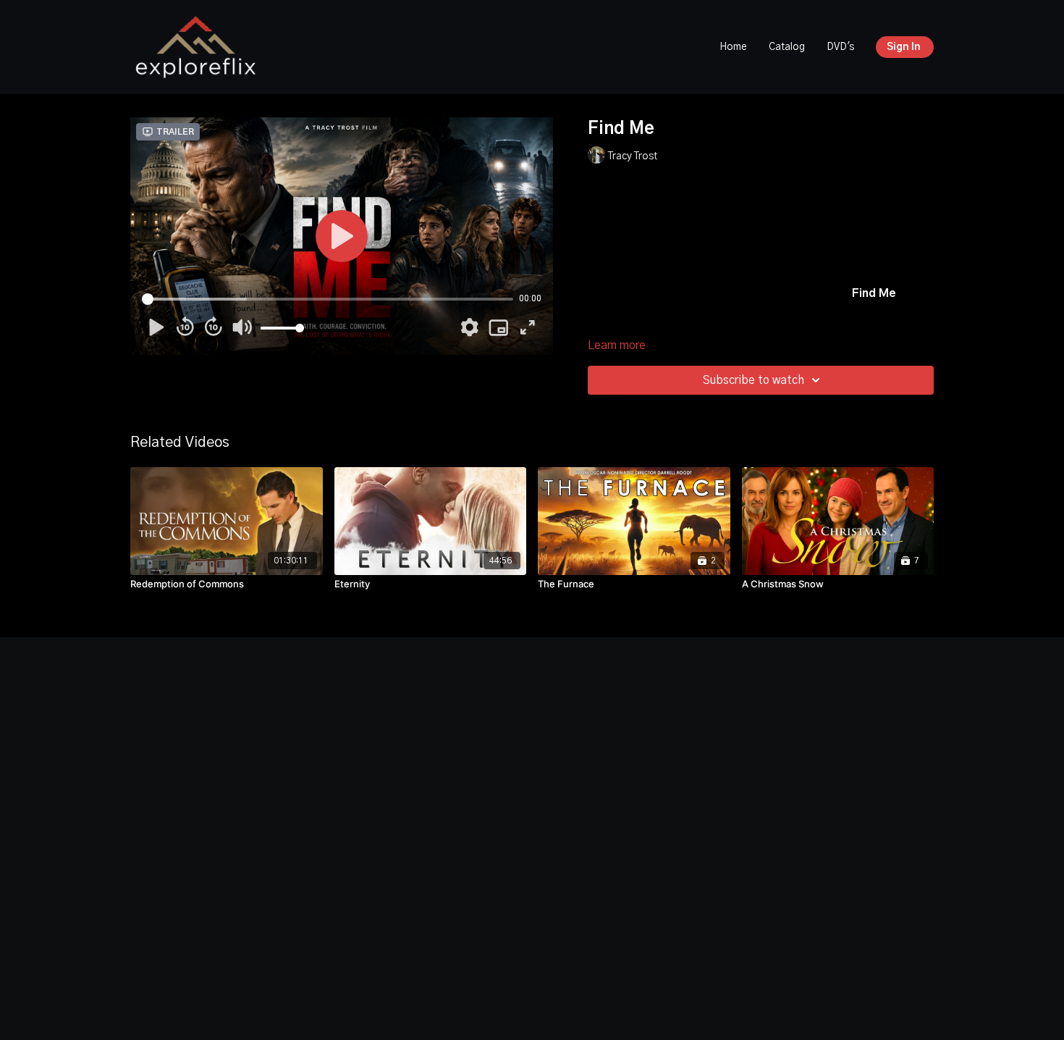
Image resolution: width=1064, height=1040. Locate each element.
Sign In (904, 47)
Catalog (787, 47)
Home (733, 47)
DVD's (840, 47)
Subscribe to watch (753, 380)
